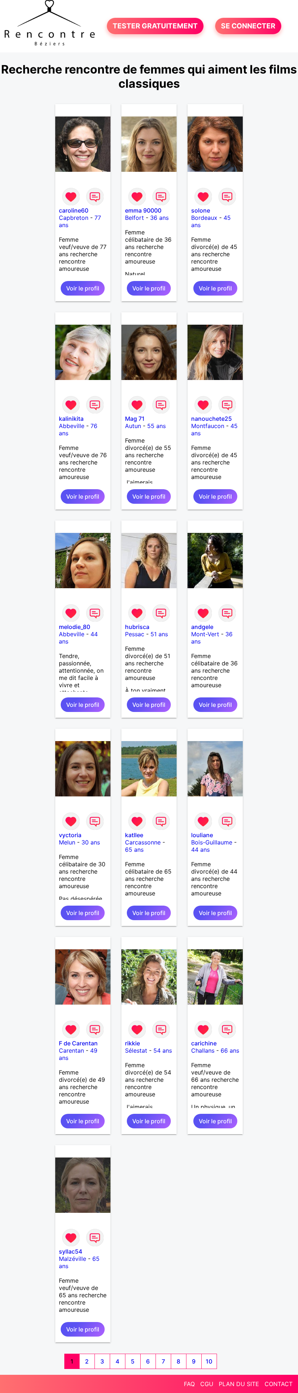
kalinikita (71, 418)
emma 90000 (143, 210)
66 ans (230, 1050)
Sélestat (136, 1050)
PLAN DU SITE (239, 1384)
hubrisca (137, 626)
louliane (202, 835)
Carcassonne (143, 842)
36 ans (159, 217)
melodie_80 (74, 626)
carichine (204, 1043)
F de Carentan (78, 1043)
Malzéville (72, 1258)
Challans (202, 1050)
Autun (133, 426)
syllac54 (70, 1251)
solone (200, 210)
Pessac (134, 634)
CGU (206, 1384)
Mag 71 (135, 418)
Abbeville (71, 426)
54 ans (162, 1050)
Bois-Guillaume (211, 842)
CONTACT (279, 1384)
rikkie (132, 1043)
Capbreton (73, 217)
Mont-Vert (205, 634)
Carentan (71, 1050)
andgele (202, 626)
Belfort (134, 217)
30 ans (90, 842)
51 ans (159, 634)
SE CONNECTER (248, 26)
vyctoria (70, 835)
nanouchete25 (211, 418)
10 (209, 1361)
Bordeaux (204, 217)
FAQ (189, 1384)
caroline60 (73, 210)
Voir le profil (82, 288)
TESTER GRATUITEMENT (155, 26)
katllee (134, 835)
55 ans (156, 426)
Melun (67, 842)
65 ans (134, 849)
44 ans (200, 849)
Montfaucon (207, 426)
